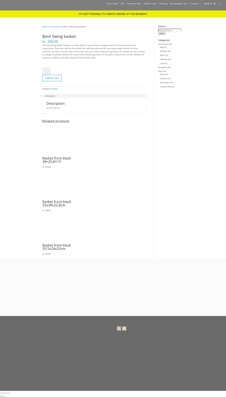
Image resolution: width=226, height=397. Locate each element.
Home (44, 26)
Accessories (54, 26)
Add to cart (52, 78)
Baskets (64, 26)
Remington (165, 82)
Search (161, 33)
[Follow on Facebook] (119, 328)
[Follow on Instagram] (124, 328)
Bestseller (162, 67)
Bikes (160, 71)
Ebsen (162, 74)
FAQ (156, 333)
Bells (162, 55)
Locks (162, 63)
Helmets (163, 59)
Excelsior (164, 78)
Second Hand (166, 86)
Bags (162, 47)
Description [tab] (50, 96)
